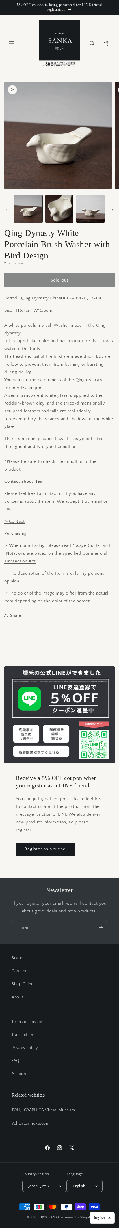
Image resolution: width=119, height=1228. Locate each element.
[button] (11, 43)
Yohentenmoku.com (31, 1123)
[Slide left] (6, 210)
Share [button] (15, 615)
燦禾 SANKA (50, 1217)
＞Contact (14, 521)
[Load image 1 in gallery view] (28, 209)
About (17, 997)
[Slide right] (112, 210)
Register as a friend (45, 849)
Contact (19, 971)
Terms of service (27, 1022)
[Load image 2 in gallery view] (59, 209)
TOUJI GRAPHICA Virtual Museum (43, 1110)
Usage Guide (87, 545)
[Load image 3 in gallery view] (90, 209)
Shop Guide (23, 984)
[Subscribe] (100, 927)
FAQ (16, 1061)
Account (19, 1074)
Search (18, 958)
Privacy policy (25, 1048)
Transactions (23, 1035)
